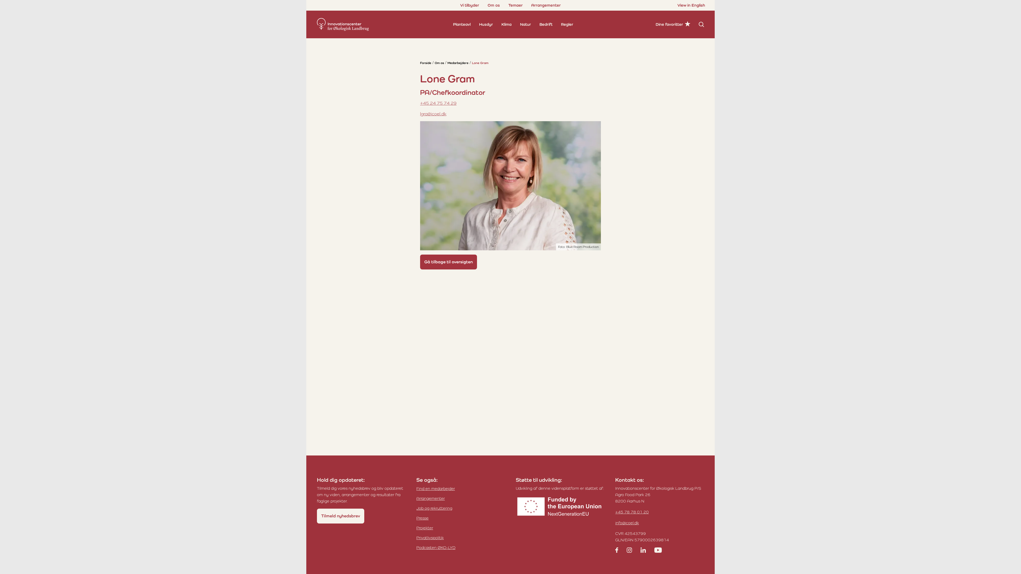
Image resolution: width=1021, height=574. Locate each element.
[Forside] (343, 24)
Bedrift (546, 24)
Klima (506, 24)
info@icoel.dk (627, 523)
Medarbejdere (457, 63)
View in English (691, 5)
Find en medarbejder (435, 488)
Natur (525, 24)
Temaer (515, 5)
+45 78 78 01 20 (632, 512)
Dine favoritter (669, 24)
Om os (494, 5)
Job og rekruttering (434, 508)
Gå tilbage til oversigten (448, 261)
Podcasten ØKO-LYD (435, 547)
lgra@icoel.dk (433, 113)
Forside (425, 63)
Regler (567, 24)
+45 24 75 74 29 (438, 103)
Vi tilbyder (469, 5)
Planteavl (462, 24)
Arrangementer (546, 5)
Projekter (424, 528)
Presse (422, 518)
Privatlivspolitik (430, 537)
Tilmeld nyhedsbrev (340, 515)
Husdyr (486, 24)
